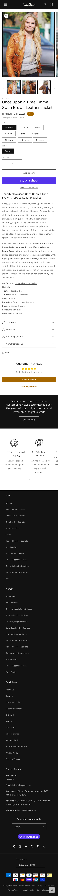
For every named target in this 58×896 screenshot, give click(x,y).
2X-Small (9, 127)
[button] (6, 4)
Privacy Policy (12, 753)
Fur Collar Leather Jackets (18, 572)
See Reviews (29, 419)
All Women (10, 596)
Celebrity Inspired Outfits (17, 566)
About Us (10, 689)
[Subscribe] (43, 826)
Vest (7, 578)
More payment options (29, 187)
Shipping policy (28, 890)
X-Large (35, 133)
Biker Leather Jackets (15, 509)
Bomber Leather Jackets (17, 615)
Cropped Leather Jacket (26, 283)
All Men (9, 503)
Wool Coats (11, 672)
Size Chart (10, 727)
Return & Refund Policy (16, 746)
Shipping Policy (13, 740)
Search (9, 721)
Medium (9, 133)
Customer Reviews (14, 708)
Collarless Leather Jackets (18, 628)
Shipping (5, 118)
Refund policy (37, 886)
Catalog (9, 696)
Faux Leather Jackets (15, 515)
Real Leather (11, 547)
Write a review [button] (29, 379)
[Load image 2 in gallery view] (29, 87)
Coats (8, 534)
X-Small (24, 127)
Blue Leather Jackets (15, 522)
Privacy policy (50, 886)
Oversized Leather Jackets (17, 653)
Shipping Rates (12, 734)
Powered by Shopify (22, 886)
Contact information (44, 890)
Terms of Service (13, 759)
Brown (8, 151)
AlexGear (11, 886)
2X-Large (9, 140)
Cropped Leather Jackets (17, 634)
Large (22, 133)
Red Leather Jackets (15, 553)
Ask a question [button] (29, 386)
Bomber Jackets (13, 528)
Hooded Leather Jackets (17, 541)
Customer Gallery (14, 702)
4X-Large (40, 140)
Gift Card (10, 715)
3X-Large (25, 140)
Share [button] (7, 352)
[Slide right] (55, 88)
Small (38, 127)
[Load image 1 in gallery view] (14, 87)
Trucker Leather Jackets (16, 559)
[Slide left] (3, 88)
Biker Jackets (12, 602)
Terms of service (14, 890)
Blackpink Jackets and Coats (19, 609)
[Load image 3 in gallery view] (44, 87)
